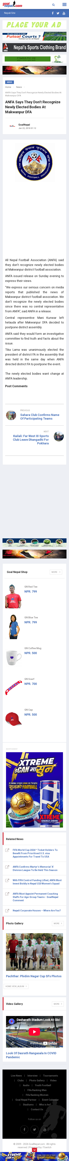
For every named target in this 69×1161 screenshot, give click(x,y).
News (19, 87)
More (55, 572)
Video (53, 1080)
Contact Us (37, 1109)
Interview (32, 1075)
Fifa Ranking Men (37, 1090)
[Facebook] (52, 13)
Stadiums (28, 1104)
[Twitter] (58, 13)
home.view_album (15, 986)
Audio (26, 1085)
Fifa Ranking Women (37, 1095)
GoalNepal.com (14, 4)
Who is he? (45, 1104)
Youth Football (43, 1085)
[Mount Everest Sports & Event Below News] (34, 542)
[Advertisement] (34, 221)
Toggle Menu (64, 4)
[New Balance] (34, 554)
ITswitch (47, 1147)
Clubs (20, 1080)
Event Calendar (50, 1099)
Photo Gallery (37, 1080)
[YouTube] (63, 13)
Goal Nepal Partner (26, 1099)
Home (8, 87)
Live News (16, 1075)
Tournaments (50, 1075)
